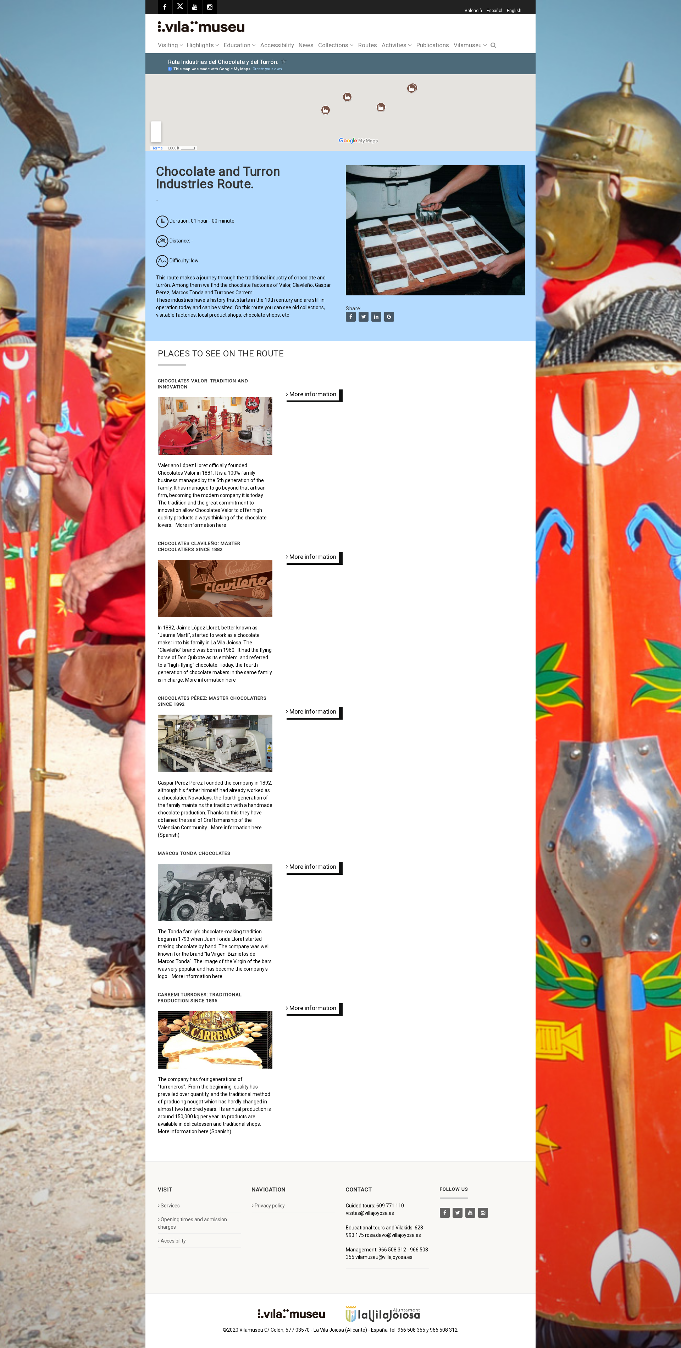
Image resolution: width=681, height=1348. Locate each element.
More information (308, 394)
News (306, 45)
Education (237, 45)
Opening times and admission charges (192, 1223)
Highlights (200, 45)
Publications (432, 45)
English (514, 10)
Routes (367, 45)
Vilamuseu (468, 45)
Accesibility (173, 1241)
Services (170, 1205)
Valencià (473, 10)
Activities (394, 45)
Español (494, 10)
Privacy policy (270, 1205)
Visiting (168, 45)
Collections (333, 45)
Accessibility (277, 45)
